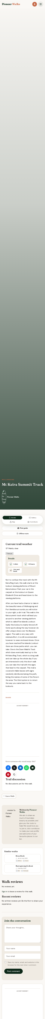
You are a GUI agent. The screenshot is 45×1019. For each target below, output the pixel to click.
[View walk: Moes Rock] (22, 858)
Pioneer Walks (13, 497)
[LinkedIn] (20, 767)
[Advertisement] (22, 731)
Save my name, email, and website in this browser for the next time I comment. (23, 963)
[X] (14, 767)
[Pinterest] (8, 774)
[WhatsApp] (26, 767)
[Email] (32, 767)
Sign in (4, 891)
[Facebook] (8, 767)
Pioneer (11, 4)
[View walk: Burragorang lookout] (22, 868)
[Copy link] (14, 774)
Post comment (13, 971)
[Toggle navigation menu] (40, 4)
